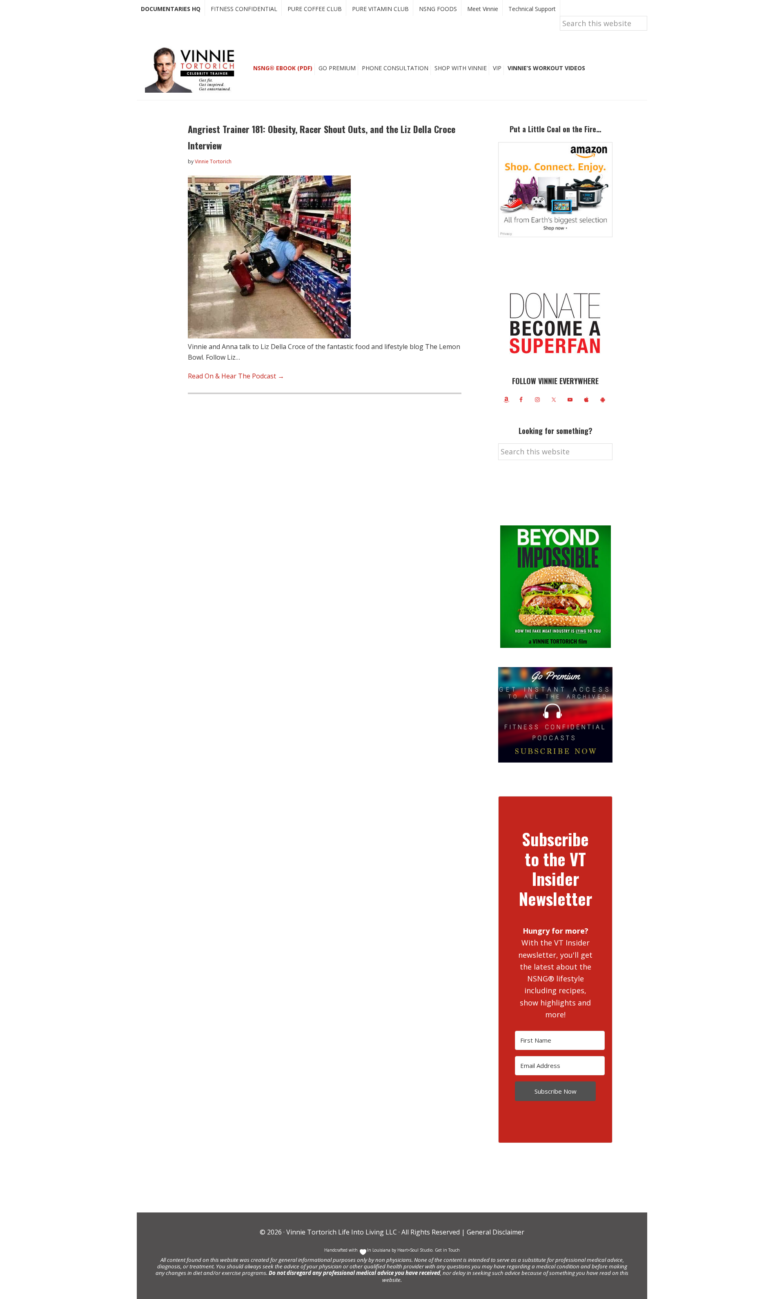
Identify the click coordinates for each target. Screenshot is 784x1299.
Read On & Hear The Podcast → (236, 375)
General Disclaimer (494, 1232)
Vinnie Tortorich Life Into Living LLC (341, 1232)
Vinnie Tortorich (193, 69)
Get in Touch (447, 1250)
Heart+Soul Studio (414, 1250)
